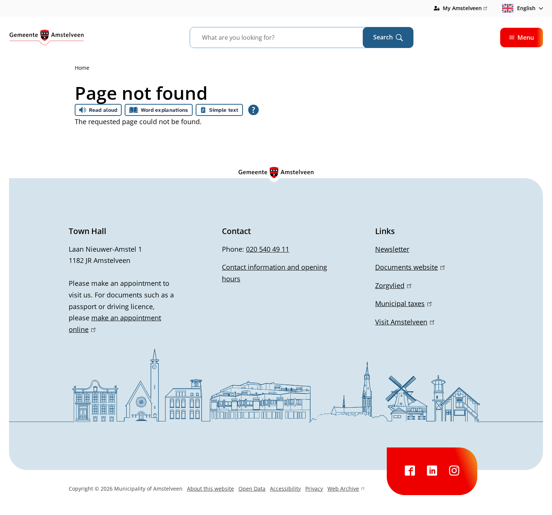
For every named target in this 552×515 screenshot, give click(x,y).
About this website (210, 488)
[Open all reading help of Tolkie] (253, 110)
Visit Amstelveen (403, 321)
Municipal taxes (402, 303)
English (526, 8)
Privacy (314, 488)
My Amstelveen (465, 9)
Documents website (408, 267)
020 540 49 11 (267, 249)
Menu (525, 37)
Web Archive (343, 489)
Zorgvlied (392, 285)
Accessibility (285, 488)
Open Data (251, 488)
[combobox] (286, 37)
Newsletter (392, 249)
